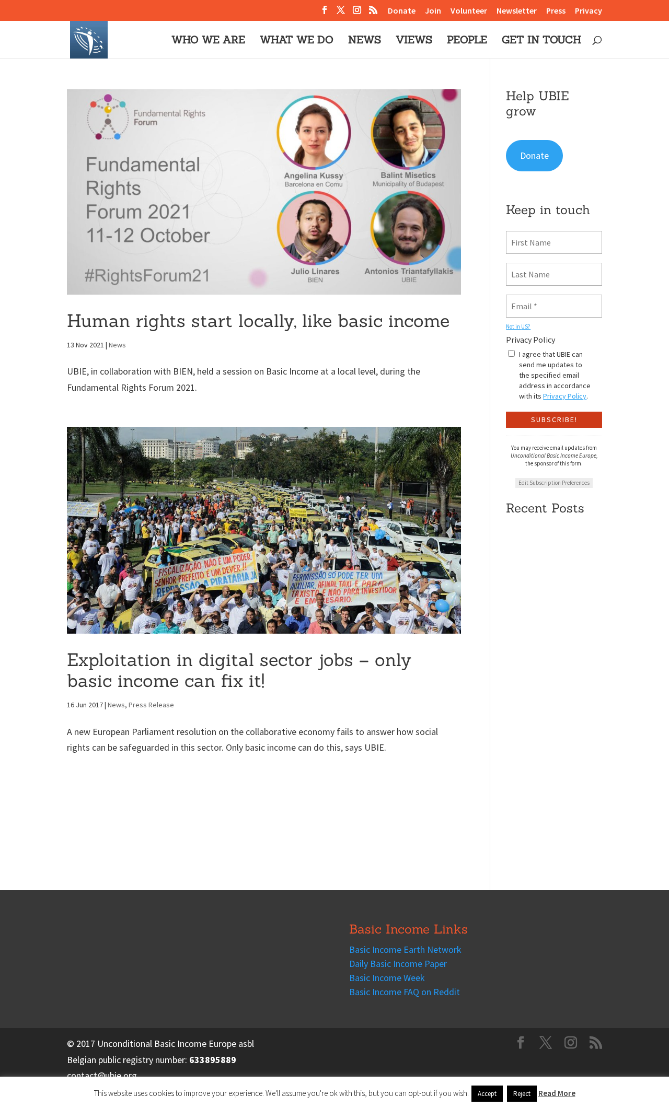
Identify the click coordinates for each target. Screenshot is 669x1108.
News (117, 344)
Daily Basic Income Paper (398, 964)
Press (556, 11)
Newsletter (517, 11)
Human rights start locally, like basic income (258, 320)
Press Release (151, 704)
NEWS (364, 41)
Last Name (526, 268)
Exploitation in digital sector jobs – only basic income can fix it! (239, 670)
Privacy (588, 11)
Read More (556, 1093)
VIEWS (414, 41)
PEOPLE (467, 41)
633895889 (212, 1060)
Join (433, 11)
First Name (528, 236)
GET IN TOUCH (541, 41)
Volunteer (469, 11)
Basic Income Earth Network (405, 949)
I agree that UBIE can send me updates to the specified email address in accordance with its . (555, 375)
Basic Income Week (387, 978)
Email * (522, 300)
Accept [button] (487, 1093)
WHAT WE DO (296, 41)
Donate (402, 11)
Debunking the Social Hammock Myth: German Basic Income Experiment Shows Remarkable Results (548, 629)
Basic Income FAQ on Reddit (404, 992)
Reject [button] (521, 1093)
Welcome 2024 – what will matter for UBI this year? (551, 767)
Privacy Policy (530, 339)
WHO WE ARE (208, 41)
